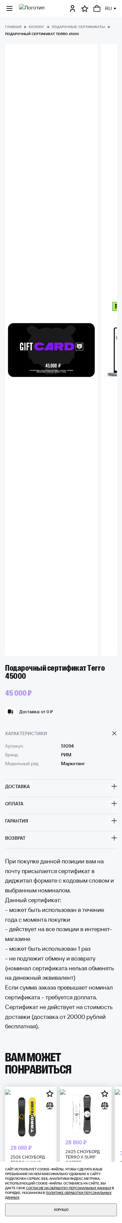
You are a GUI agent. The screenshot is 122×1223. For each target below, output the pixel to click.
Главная (13, 27)
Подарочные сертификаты (78, 27)
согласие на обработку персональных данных (68, 1188)
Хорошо (61, 1209)
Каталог (36, 27)
